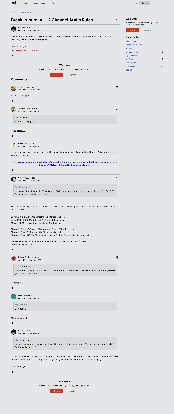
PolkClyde (20, 187)
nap (16, 304)
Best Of (129, 70)
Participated (131, 63)
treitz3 (18, 266)
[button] (117, 20)
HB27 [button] (20, 295)
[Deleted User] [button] (23, 257)
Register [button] (72, 75)
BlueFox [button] (21, 178)
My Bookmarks (144, 52)
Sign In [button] (57, 75)
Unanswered (144, 66)
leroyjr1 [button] (20, 87)
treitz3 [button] (20, 143)
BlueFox (18, 340)
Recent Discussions (134, 45)
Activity (129, 48)
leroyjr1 (18, 117)
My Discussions (132, 55)
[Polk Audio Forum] (14, 3)
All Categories (131, 41)
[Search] (136, 3)
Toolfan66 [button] (21, 108)
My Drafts (144, 59)
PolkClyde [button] (21, 28)
